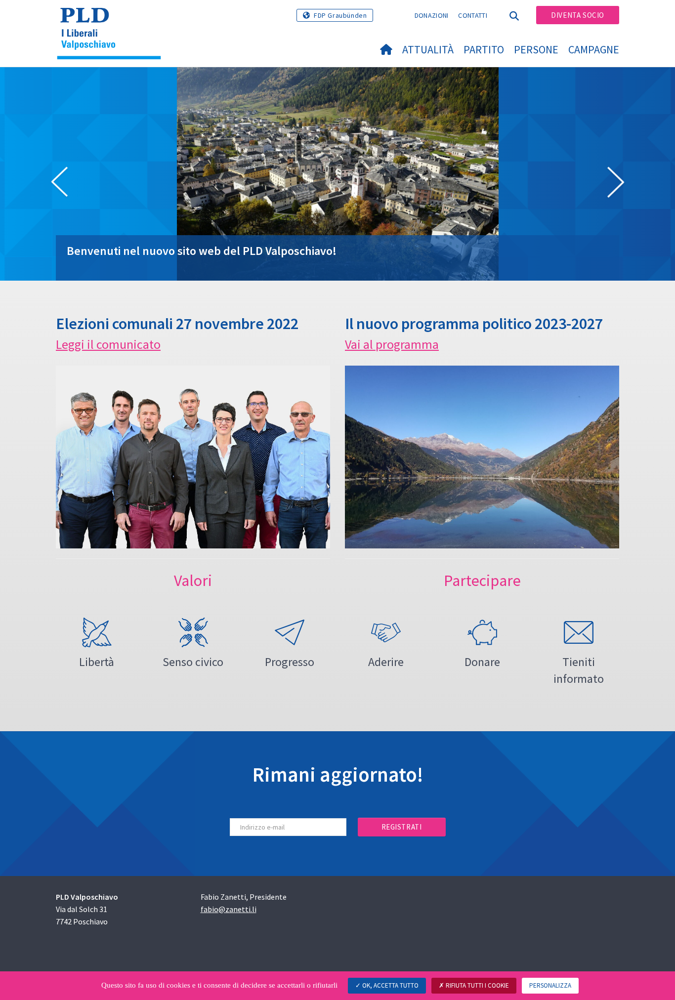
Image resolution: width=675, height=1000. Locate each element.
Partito (484, 49)
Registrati (401, 827)
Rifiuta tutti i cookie (476, 985)
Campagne (593, 49)
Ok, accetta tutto (390, 985)
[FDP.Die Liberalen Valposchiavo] (112, 20)
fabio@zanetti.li (228, 909)
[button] (59, 184)
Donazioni (432, 15)
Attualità (428, 49)
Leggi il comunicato (108, 344)
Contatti (472, 15)
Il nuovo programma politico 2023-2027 (474, 323)
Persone (536, 49)
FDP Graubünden (340, 15)
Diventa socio (577, 15)
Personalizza (550, 985)
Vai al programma (392, 344)
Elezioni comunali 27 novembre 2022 (177, 323)
